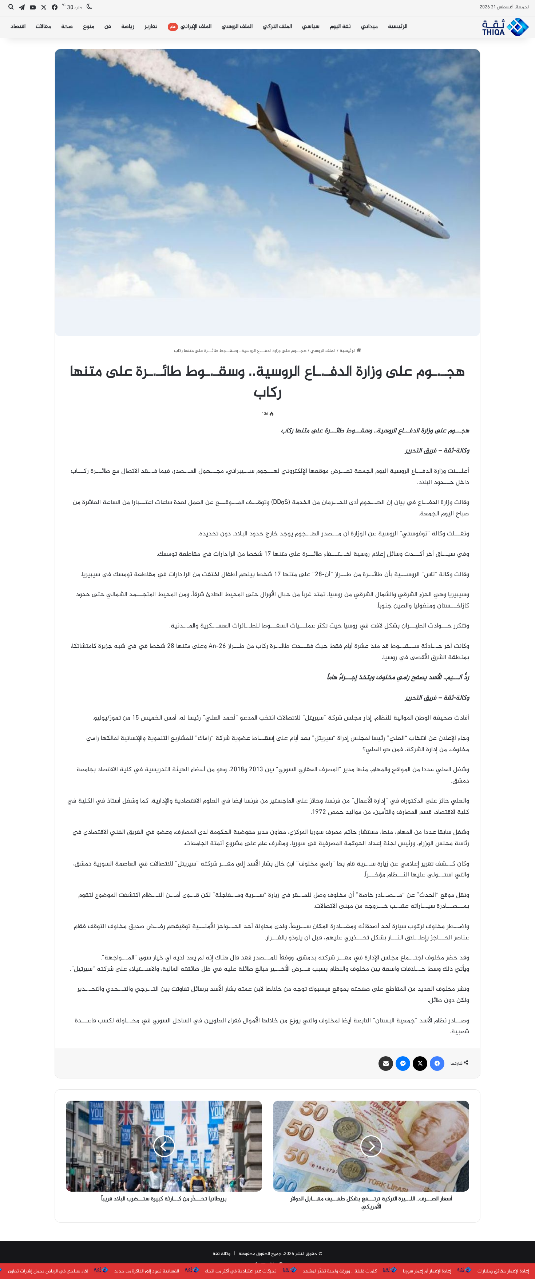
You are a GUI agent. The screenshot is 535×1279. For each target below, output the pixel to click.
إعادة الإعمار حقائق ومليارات (503, 1271)
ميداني (369, 27)
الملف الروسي (237, 27)
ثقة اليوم (340, 27)
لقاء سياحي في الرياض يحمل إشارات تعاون (48, 1271)
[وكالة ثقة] (505, 27)
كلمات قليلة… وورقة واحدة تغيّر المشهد (340, 1271)
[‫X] (420, 1063)
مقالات (43, 27)
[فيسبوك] (437, 1063)
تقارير (151, 27)
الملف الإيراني (190, 27)
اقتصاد (18, 27)
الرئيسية (397, 27)
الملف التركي (277, 27)
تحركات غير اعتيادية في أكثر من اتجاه (241, 1271)
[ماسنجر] (403, 1063)
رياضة (127, 27)
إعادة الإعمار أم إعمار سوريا (427, 1271)
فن (107, 27)
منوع (88, 27)
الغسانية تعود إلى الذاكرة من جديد (146, 1271)
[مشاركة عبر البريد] (386, 1063)
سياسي (311, 27)
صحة (67, 27)
